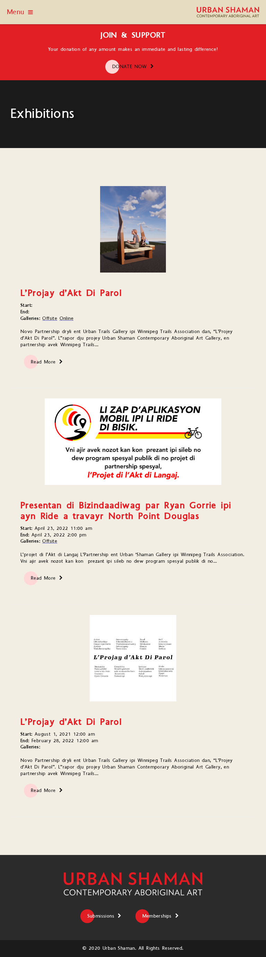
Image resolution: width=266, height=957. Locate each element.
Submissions (100, 916)
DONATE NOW (129, 67)
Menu (16, 12)
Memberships (157, 916)
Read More (43, 362)
